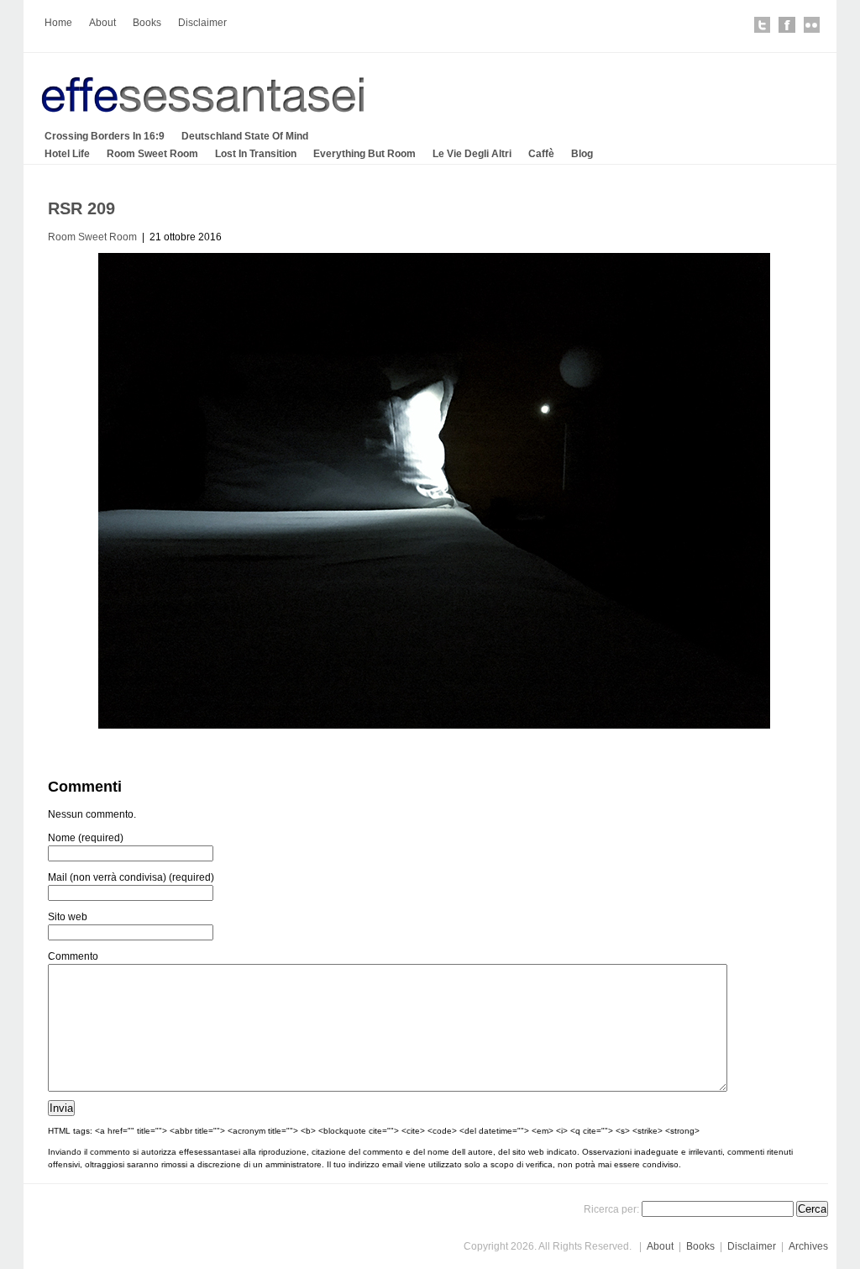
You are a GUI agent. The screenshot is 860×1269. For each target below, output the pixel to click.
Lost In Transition (255, 154)
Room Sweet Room (152, 154)
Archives (808, 1246)
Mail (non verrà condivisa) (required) (131, 877)
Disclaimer (202, 23)
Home (58, 23)
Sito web (67, 917)
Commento (73, 956)
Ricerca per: (611, 1209)
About (102, 23)
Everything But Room (364, 154)
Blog (582, 154)
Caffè (541, 154)
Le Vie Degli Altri (472, 154)
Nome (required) (85, 838)
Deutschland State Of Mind (244, 136)
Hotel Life (67, 154)
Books (147, 23)
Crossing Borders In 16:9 (105, 136)
